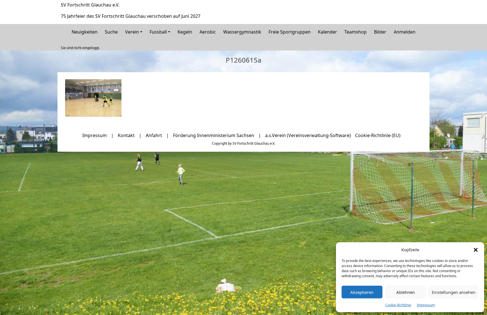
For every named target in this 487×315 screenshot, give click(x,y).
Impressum (426, 305)
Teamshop (355, 32)
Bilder (380, 32)
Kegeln (185, 32)
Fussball (158, 32)
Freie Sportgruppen (290, 32)
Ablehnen (405, 292)
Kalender (327, 32)
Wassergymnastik (242, 32)
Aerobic (208, 32)
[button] (476, 249)
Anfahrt (154, 135)
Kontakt (126, 135)
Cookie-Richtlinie (398, 305)
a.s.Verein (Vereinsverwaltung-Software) (308, 135)
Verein (132, 32)
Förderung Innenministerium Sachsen (213, 135)
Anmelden (404, 32)
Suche (111, 32)
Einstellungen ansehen (453, 292)
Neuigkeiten (85, 32)
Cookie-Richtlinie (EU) (377, 135)
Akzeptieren (361, 292)
